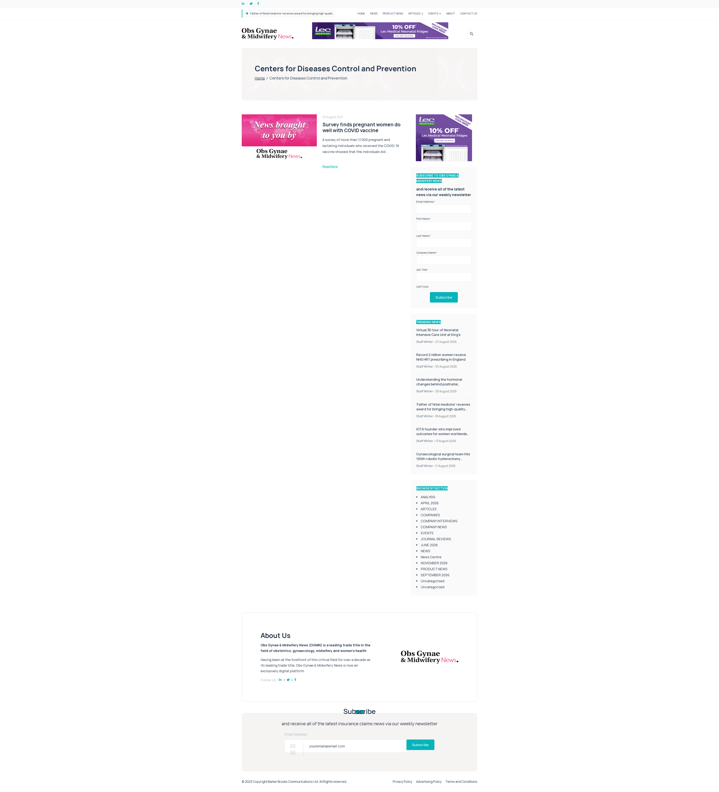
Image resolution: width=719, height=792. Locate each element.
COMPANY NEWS (434, 527)
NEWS (373, 13)
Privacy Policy (402, 781)
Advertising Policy (429, 781)
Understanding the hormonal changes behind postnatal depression (439, 384)
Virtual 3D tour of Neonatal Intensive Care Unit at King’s (438, 332)
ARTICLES (414, 13)
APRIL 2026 (430, 503)
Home (260, 78)
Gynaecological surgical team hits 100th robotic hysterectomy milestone (443, 459)
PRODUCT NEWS (393, 13)
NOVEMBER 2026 (434, 563)
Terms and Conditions (461, 781)
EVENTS (433, 13)
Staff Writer (424, 342)
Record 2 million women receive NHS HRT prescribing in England (441, 357)
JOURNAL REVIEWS (436, 539)
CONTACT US (468, 13)
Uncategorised (433, 581)
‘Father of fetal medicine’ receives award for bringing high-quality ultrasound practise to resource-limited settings (323, 13)
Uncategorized (433, 587)
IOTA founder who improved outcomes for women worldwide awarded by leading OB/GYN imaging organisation (441, 436)
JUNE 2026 (429, 545)
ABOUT (450, 13)
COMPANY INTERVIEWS (439, 521)
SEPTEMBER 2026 (435, 575)
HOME (361, 13)
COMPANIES (430, 515)
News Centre (431, 557)
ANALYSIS (428, 497)
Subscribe (444, 297)
